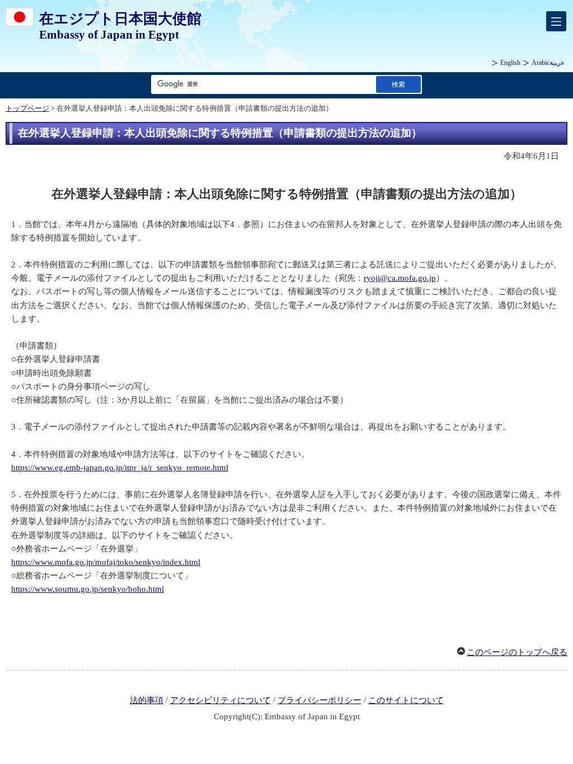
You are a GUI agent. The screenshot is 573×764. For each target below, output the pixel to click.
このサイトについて (406, 700)
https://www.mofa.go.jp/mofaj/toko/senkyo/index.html (105, 562)
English (510, 63)
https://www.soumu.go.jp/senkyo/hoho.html (87, 588)
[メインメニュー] (556, 21)
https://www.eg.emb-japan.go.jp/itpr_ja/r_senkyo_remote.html (119, 467)
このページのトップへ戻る (517, 652)
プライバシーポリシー (319, 700)
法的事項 (146, 700)
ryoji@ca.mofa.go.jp (400, 277)
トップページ (27, 108)
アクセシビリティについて (220, 700)
